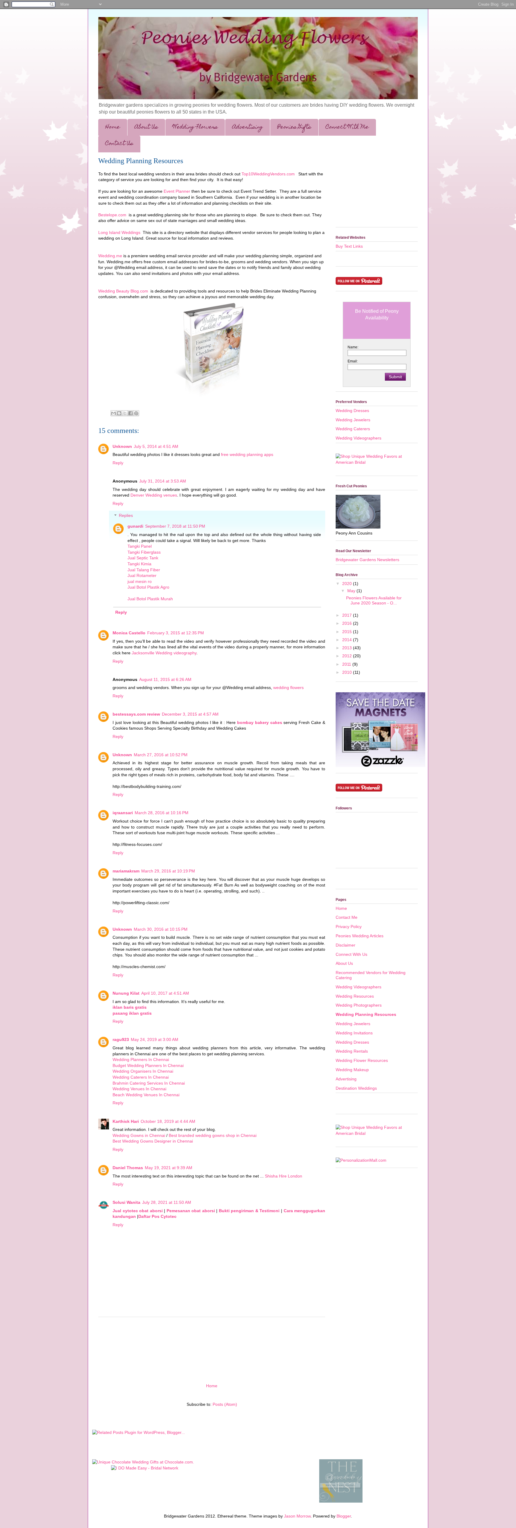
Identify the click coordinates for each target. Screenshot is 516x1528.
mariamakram (126, 871)
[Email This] (113, 413)
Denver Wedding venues (153, 495)
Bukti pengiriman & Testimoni (250, 1210)
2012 (347, 655)
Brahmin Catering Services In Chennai (149, 1083)
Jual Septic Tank (143, 557)
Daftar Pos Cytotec (157, 1216)
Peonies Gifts (294, 127)
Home (112, 127)
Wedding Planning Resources (140, 161)
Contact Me (346, 917)
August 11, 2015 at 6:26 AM (165, 679)
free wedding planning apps (247, 454)
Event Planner (177, 191)
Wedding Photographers (359, 1005)
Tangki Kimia (139, 563)
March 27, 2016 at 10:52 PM (161, 754)
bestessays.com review (136, 714)
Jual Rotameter (142, 575)
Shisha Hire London (283, 1176)
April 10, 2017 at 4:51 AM (165, 993)
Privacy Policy (349, 926)
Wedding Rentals (352, 1051)
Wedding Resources (355, 996)
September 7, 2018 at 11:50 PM (175, 526)
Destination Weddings (356, 1088)
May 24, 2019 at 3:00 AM (154, 1039)
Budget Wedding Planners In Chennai (148, 1065)
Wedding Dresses (352, 410)
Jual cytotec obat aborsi (138, 1210)
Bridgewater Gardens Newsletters (367, 559)
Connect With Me (347, 127)
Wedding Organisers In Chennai (143, 1071)
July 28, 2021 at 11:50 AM (166, 1202)
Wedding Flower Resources (362, 1060)
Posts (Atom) (225, 1404)
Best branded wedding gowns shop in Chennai (213, 1135)
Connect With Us (351, 954)
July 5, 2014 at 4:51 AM (156, 446)
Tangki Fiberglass (144, 552)
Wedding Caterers (353, 428)
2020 (347, 583)
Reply (118, 462)
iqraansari (123, 812)
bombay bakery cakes (259, 722)
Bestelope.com (112, 214)
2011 (347, 664)
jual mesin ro (140, 581)
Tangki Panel (140, 546)
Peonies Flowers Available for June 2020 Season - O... (374, 600)
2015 (347, 631)
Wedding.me (110, 255)
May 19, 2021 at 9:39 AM (168, 1167)
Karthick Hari (126, 1121)
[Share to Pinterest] (136, 413)
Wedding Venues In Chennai (139, 1088)
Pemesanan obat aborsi (191, 1210)
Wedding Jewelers (353, 419)
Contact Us (119, 144)
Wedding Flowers (195, 127)
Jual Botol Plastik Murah (150, 598)
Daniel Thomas (128, 1167)
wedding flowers (288, 687)
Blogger (344, 1516)
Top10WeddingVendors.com (268, 174)
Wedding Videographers (358, 438)
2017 (347, 615)
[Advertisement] (211, 1347)
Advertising (247, 127)
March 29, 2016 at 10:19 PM (168, 871)
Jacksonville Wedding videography (164, 652)
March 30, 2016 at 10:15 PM (161, 929)
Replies (126, 515)
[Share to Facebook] (130, 413)
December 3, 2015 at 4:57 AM (190, 714)
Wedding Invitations (354, 1033)
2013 (347, 647)
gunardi (135, 526)
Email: (353, 361)
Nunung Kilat (126, 993)
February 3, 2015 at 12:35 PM (175, 632)
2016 (347, 623)
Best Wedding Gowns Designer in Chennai (153, 1141)
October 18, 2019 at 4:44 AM (168, 1121)
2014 (347, 639)
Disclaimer (345, 945)
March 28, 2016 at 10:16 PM (161, 812)
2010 (347, 672)
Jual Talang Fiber (144, 569)
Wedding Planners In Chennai (141, 1059)
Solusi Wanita (126, 1202)
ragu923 (121, 1039)
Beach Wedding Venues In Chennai (146, 1094)
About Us (146, 127)
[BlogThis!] (119, 413)
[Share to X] (125, 413)
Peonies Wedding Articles (359, 935)
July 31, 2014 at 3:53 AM (162, 481)
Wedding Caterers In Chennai (141, 1077)
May (352, 590)
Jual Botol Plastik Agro (148, 587)
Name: (353, 347)
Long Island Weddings (119, 232)
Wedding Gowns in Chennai (139, 1135)
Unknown (122, 446)
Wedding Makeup (352, 1069)
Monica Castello (129, 632)
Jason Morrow (297, 1516)
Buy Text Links (349, 246)
